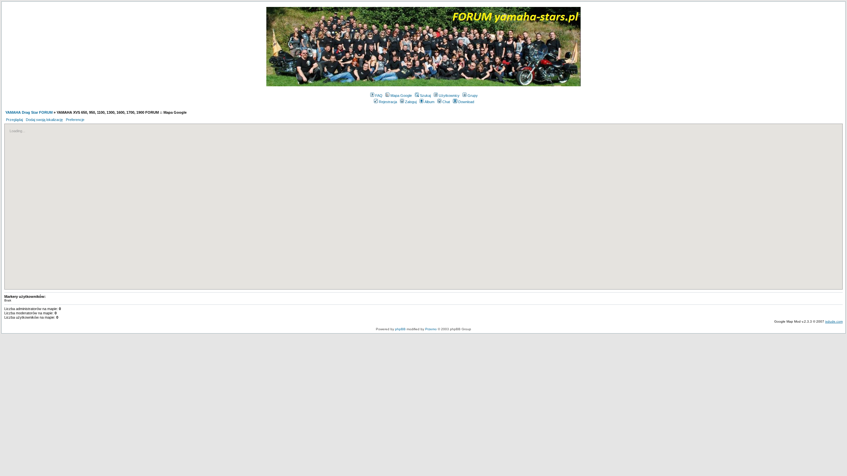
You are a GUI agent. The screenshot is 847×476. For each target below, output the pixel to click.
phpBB (400, 329)
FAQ (378, 96)
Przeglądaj (14, 120)
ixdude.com (834, 321)
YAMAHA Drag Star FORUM (29, 112)
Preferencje (75, 120)
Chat (446, 102)
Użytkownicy (449, 96)
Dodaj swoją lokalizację (44, 120)
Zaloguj (411, 102)
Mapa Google (401, 96)
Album (429, 102)
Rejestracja (388, 102)
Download (466, 102)
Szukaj (425, 96)
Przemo (431, 329)
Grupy (473, 96)
